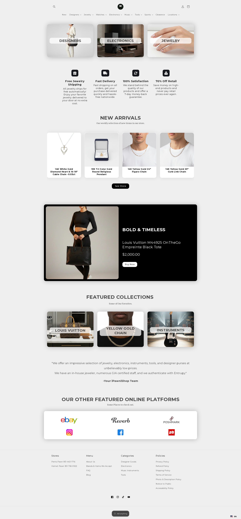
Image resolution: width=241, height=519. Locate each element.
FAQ (88, 470)
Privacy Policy (162, 462)
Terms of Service (164, 475)
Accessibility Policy (165, 488)
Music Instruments (130, 470)
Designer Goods (128, 462)
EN (235, 516)
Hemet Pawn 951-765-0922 (64, 466)
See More (120, 186)
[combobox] (233, 516)
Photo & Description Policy (168, 479)
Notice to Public (163, 484)
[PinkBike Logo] (171, 432)
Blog (88, 475)
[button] (54, 6)
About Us (90, 462)
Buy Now (130, 264)
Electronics (126, 466)
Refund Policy (162, 466)
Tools (123, 475)
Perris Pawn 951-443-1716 (63, 462)
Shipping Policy (163, 470)
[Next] (75, 147)
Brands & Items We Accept (99, 466)
